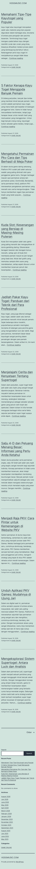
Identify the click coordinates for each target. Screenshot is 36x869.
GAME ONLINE (16, 67)
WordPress (20, 862)
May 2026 (4, 805)
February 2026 (6, 814)
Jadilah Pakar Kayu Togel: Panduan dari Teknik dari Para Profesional (17, 779)
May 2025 (4, 839)
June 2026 (5, 802)
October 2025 (6, 825)
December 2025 (7, 819)
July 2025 (4, 833)
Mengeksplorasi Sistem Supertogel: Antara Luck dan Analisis (17, 662)
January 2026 (6, 816)
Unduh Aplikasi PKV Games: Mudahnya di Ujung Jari (16, 594)
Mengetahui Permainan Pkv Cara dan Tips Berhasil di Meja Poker (17, 157)
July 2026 (4, 799)
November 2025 (7, 822)
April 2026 (5, 808)
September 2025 (7, 828)
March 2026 (5, 811)
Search (3, 750)
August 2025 (5, 831)
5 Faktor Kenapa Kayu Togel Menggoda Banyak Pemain (16, 89)
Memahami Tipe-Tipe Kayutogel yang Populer (16, 18)
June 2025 (5, 836)
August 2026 (5, 796)
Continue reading (16, 58)
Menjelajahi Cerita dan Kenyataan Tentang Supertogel (17, 376)
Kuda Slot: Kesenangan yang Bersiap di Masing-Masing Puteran (15, 775)
